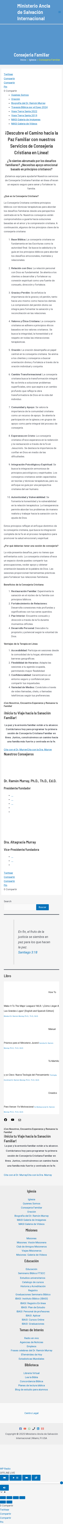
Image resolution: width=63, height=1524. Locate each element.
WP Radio (5, 1468)
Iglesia (31, 1199)
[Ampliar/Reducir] (3, 1497)
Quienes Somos (20, 94)
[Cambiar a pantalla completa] (9, 1497)
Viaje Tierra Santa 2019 (24, 115)
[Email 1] (42, 1428)
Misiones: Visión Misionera (31, 1242)
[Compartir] (16, 1497)
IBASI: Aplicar (33, 1315)
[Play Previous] (4, 1478)
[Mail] (19, 1120)
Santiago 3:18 (27, 952)
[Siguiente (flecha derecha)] (9, 1502)
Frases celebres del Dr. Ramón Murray (31, 1350)
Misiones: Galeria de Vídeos (31, 1254)
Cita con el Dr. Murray (15, 749)
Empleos (31, 1346)
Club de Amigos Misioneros (31, 1246)
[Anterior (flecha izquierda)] (3, 1502)
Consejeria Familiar (31, 1207)
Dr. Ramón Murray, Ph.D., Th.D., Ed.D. (24, 1016)
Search (7, 901)
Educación (31, 1269)
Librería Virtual (32, 1373)
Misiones (31, 1238)
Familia (42, 1043)
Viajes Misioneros (31, 1250)
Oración (15, 99)
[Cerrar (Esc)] (22, 1497)
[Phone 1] (33, 1428)
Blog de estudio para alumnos (31, 1389)
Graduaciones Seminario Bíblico (33, 1294)
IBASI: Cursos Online (33, 1319)
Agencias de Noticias (31, 1342)
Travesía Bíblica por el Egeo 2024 (29, 107)
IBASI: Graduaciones (33, 1323)
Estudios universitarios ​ (33, 1277)
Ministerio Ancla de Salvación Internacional (33, 11)
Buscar (42, 907)
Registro (33, 1290)
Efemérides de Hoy (31, 1354)
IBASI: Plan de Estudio (33, 1307)
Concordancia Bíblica (31, 1381)
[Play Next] (26, 1478)
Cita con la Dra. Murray (39, 749)
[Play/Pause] (15, 1478)
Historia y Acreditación (33, 1286)
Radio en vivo (31, 1338)
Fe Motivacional (40, 1107)
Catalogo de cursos (33, 1282)
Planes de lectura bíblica (31, 1385)
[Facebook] (5, 1120)
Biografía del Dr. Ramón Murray (28, 103)
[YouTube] (12, 1120)
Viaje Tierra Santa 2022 (24, 111)
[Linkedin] (38, 1428)
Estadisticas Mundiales (31, 1358)
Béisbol (7, 1016)
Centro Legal (31, 1413)
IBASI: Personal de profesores (33, 1311)
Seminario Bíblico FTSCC (31, 1273)
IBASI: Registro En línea (33, 1303)
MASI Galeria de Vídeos (24, 123)
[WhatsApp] (29, 1428)
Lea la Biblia (31, 1377)
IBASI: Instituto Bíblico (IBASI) (31, 1298)
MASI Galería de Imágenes (25, 119)
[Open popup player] (36, 1478)
